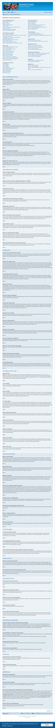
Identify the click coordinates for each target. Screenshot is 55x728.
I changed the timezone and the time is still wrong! (11, 37)
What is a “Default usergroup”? (33, 28)
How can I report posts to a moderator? (9, 56)
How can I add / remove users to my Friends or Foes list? (38, 41)
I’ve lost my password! (7, 28)
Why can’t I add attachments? (8, 54)
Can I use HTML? (6, 64)
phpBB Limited (35, 675)
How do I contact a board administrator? (35, 69)
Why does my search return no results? (35, 46)
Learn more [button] (10, 725)
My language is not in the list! (8, 38)
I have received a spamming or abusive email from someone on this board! (39, 36)
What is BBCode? (6, 63)
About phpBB (36, 676)
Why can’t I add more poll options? (9, 51)
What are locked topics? (7, 71)
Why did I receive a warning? (8, 55)
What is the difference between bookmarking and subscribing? (39, 53)
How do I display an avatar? (7, 40)
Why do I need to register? (7, 21)
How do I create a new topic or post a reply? (10, 46)
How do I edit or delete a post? (8, 47)
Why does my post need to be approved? (10, 58)
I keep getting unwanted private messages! (35, 34)
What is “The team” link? (32, 29)
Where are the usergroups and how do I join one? (36, 24)
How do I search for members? (33, 48)
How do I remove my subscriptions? (34, 56)
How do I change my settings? (8, 34)
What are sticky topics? (7, 70)
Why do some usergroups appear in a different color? (37, 27)
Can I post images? (6, 67)
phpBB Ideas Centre (7, 684)
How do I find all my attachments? (34, 61)
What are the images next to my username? (10, 39)
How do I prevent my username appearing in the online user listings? (14, 35)
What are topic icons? (6, 72)
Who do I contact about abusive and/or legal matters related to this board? (39, 68)
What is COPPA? (6, 22)
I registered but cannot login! (8, 24)
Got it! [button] (46, 724)
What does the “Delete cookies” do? (9, 30)
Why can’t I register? (6, 23)
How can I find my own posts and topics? (35, 49)
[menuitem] (9, 12)
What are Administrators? (32, 21)
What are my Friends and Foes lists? (34, 40)
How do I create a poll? (7, 50)
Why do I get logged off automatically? (9, 29)
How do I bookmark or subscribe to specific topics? (37, 54)
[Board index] (10, 6)
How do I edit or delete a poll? (8, 52)
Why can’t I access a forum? (8, 53)
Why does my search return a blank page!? (35, 47)
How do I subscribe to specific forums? (35, 55)
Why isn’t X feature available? (33, 66)
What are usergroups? (32, 23)
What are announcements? (7, 69)
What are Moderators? (32, 22)
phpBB (23, 209)
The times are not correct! (7, 36)
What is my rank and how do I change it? (10, 41)
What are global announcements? (8, 68)
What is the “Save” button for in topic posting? (10, 57)
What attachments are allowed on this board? (36, 60)
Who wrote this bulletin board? (33, 65)
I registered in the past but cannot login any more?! (11, 27)
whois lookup (33, 692)
